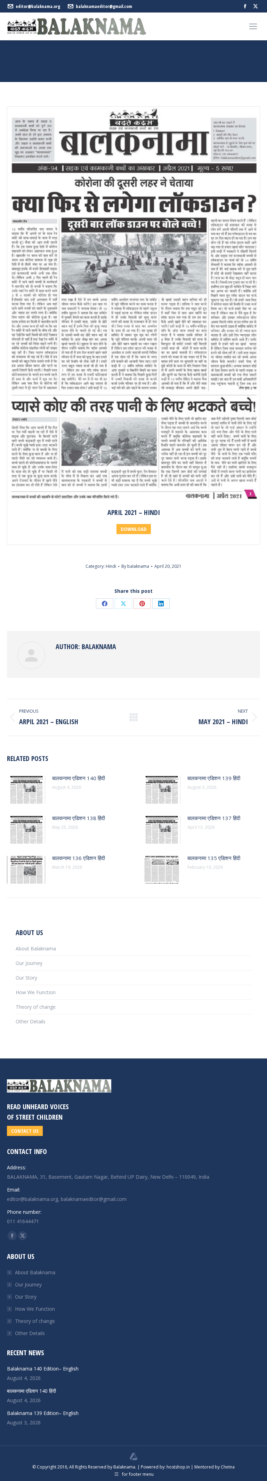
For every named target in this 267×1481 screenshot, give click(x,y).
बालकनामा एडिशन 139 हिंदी (213, 778)
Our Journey (29, 963)
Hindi (111, 566)
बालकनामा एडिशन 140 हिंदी (78, 778)
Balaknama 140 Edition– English (43, 1368)
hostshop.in (178, 1467)
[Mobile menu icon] (253, 26)
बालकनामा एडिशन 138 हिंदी (78, 818)
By (135, 566)
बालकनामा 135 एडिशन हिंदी (213, 857)
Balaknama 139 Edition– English (43, 1413)
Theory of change (36, 1007)
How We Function (36, 992)
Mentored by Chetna (214, 1467)
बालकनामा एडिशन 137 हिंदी (213, 818)
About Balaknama (36, 948)
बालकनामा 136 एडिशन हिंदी (78, 857)
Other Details (31, 1021)
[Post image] (26, 790)
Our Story (26, 977)
